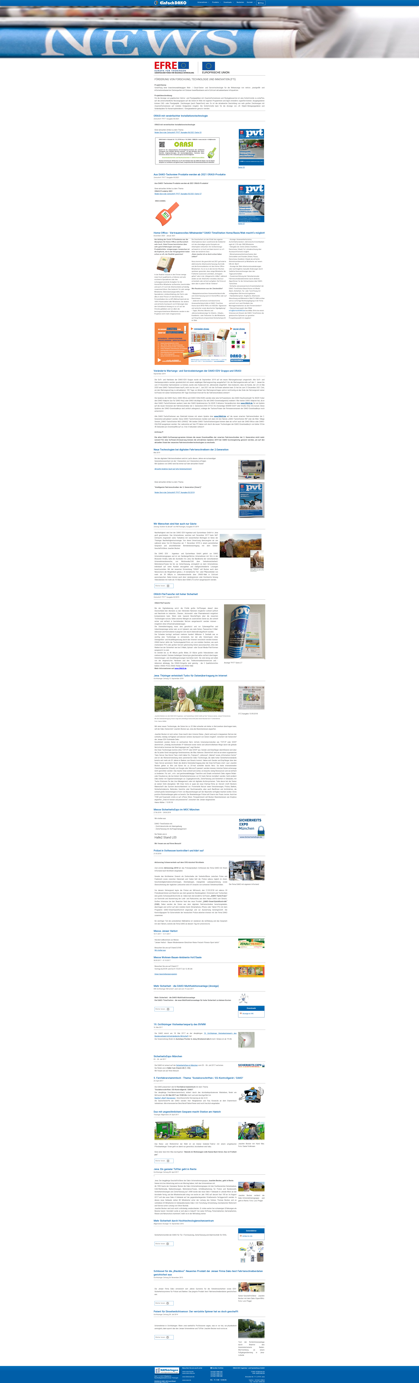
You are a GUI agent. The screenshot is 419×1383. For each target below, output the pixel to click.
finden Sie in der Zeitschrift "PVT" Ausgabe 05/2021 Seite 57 (178, 194)
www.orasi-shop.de (188, 1373)
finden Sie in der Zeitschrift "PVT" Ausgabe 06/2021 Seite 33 (178, 132)
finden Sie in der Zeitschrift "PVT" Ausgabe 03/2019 (175, 492)
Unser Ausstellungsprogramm (166, 974)
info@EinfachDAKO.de (237, 311)
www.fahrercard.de (188, 1377)
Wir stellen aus (160, 950)
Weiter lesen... (160, 586)
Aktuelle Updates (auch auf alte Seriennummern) (173, 469)
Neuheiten (240, 2)
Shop (262, 3)
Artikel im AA (247, 1236)
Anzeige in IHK (247, 1014)
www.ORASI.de (247, 403)
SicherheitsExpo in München (187, 1065)
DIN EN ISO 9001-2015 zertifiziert (165, 1381)
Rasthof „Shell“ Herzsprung (165, 1098)
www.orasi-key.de (187, 1371)
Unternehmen (202, 2)
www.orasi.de (186, 1380)
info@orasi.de (260, 1371)
